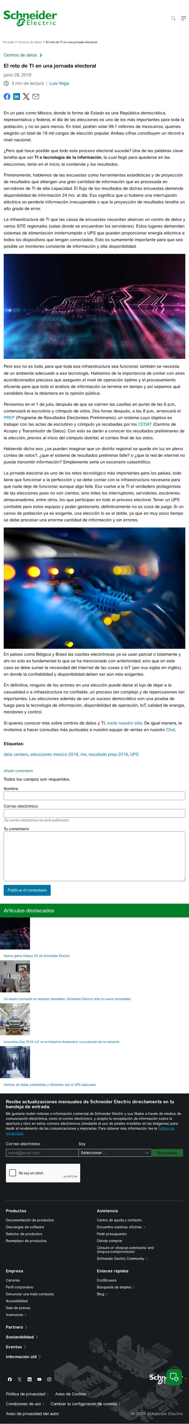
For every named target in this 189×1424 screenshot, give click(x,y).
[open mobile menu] (183, 18)
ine (83, 754)
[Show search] (173, 18)
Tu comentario (16, 828)
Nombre (11, 788)
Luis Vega (59, 83)
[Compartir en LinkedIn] (16, 97)
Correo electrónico (21, 806)
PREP (9, 417)
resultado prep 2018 (108, 754)
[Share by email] (35, 97)
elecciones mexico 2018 (54, 754)
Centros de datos (30, 42)
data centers (16, 754)
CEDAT (145, 424)
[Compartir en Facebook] (7, 97)
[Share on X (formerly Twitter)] (26, 97)
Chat (170, 729)
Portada (8, 42)
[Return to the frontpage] (28, 18)
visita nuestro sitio (124, 723)
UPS (134, 754)
